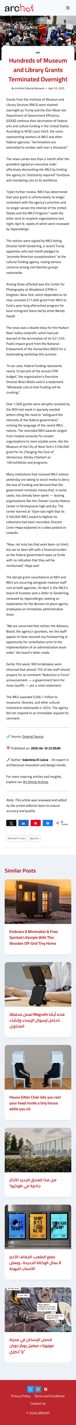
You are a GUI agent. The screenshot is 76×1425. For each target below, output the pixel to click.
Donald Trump (16, 838)
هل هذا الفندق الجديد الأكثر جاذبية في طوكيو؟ (33, 1182)
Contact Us (38, 1403)
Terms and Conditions (49, 1396)
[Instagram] (38, 1389)
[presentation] (38, 901)
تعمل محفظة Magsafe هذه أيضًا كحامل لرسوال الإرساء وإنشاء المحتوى (37, 1020)
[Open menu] (67, 8)
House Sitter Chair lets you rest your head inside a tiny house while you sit (35, 1102)
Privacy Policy (20, 1396)
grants (34, 838)
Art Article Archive (35, 782)
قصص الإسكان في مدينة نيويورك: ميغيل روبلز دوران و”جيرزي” (31, 1345)
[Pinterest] (45, 1389)
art (38, 52)
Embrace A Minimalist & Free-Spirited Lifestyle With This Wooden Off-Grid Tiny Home (34, 937)
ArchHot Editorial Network (29, 88)
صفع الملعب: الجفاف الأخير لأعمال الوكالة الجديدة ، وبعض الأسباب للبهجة (35, 1262)
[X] (30, 1389)
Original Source (32, 736)
